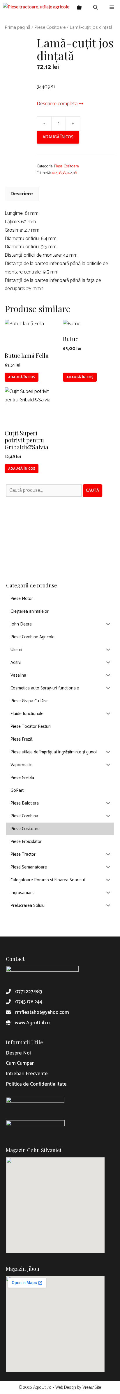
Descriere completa (57, 103)
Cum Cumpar (20, 1063)
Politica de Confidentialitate (36, 1084)
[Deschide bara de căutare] (95, 7)
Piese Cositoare (50, 27)
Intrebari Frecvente (27, 1074)
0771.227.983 (28, 992)
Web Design (65, 1387)
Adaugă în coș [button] (21, 377)
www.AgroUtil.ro (32, 1023)
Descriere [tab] (21, 194)
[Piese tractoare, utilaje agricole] (36, 7)
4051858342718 (64, 172)
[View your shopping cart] (79, 7)
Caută (92, 490)
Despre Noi (18, 1053)
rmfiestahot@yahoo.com (42, 1012)
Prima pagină (17, 27)
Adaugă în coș (58, 137)
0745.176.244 (28, 1002)
